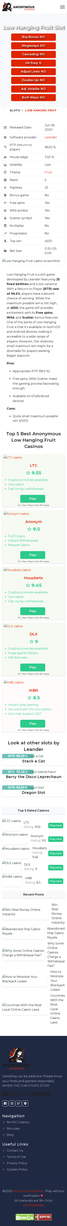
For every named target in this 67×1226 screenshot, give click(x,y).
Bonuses (13, 1128)
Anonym (33, 521)
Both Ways (30, 97)
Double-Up (30, 80)
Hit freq (31, 63)
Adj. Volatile (30, 89)
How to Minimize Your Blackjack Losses (57, 980)
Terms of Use (16, 1157)
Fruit (48, 172)
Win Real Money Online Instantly (58, 913)
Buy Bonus (30, 37)
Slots (15, 110)
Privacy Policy (16, 1163)
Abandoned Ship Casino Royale (56, 933)
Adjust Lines (30, 71)
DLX (34, 634)
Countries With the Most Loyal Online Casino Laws (57, 1009)
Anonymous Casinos (28, 1191)
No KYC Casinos (17, 1122)
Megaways (30, 45)
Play (32, 498)
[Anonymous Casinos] (18, 7)
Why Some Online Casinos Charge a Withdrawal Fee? (56, 955)
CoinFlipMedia (33, 1205)
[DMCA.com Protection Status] (24, 1217)
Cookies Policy (17, 1169)
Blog (10, 1135)
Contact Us (14, 1150)
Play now (56, 825)
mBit (33, 690)
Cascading (30, 54)
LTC (33, 465)
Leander (51, 137)
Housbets (33, 578)
